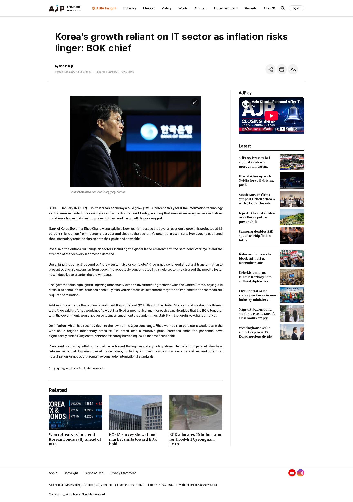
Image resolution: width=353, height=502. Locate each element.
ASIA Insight (106, 8)
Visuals (251, 8)
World (183, 8)
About (53, 473)
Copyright (71, 473)
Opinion (201, 8)
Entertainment (226, 8)
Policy (167, 8)
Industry (129, 8)
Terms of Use (93, 473)
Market (149, 8)
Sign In (296, 8)
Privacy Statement (122, 473)
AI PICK (269, 8)
